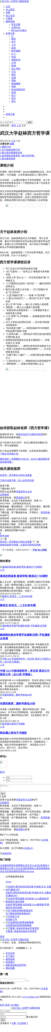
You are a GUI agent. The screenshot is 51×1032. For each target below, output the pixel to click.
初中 (13, 98)
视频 (4, 868)
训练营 (26, 868)
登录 (2, 936)
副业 (13, 48)
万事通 (9, 18)
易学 (13, 74)
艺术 (29, 865)
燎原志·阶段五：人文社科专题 (18, 605)
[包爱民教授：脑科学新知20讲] (16, 695)
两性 (13, 39)
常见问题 (15, 24)
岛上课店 (10, 9)
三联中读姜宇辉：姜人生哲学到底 (17, 480)
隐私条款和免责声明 (16, 965)
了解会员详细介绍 (9, 454)
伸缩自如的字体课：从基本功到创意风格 (20, 545)
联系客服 (45, 512)
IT (12, 36)
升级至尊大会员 (24, 491)
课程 (31, 868)
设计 (13, 95)
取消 (2, 772)
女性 (20, 868)
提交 (3, 794)
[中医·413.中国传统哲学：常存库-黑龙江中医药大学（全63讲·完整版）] (25, 662)
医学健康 (15, 51)
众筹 (2, 865)
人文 (13, 45)
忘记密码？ (22, 1023)
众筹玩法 (15, 27)
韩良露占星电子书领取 (13, 732)
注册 (13, 1023)
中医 (16, 865)
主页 (8, 6)
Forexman (29, 871)
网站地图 (10, 968)
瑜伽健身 (15, 83)
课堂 (22, 871)
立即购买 (4, 494)
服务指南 (10, 21)
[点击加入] (28, 848)
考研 (13, 86)
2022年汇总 (12, 868)
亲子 (13, 42)
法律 (13, 77)
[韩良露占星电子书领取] (12, 724)
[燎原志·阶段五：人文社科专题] (16, 596)
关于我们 (10, 956)
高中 (13, 101)
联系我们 (20, 497)
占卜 (13, 54)
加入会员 (10, 15)
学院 (18, 871)
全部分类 (10, 33)
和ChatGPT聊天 (19, 30)
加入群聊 (42, 550)
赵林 (7, 536)
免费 (8, 12)
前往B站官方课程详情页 (30, 434)
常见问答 (10, 953)
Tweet (8, 882)
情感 (13, 65)
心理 (13, 62)
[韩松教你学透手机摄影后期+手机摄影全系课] (23, 625)
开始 (35, 550)
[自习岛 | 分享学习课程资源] (14, 1)
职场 (13, 92)
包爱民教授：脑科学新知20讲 (17, 703)
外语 (13, 57)
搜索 (30, 122)
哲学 (2, 536)
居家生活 (15, 60)
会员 (4, 871)
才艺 (13, 71)
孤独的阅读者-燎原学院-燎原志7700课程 (24, 575)
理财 (13, 80)
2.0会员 (35, 865)
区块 (9, 871)
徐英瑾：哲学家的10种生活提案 (16, 475)
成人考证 (15, 68)
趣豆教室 (9, 865)
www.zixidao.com (30, 997)
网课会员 (22, 865)
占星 (36, 868)
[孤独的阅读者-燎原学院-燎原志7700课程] (21, 567)
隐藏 (12, 144)
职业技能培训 (18, 89)
